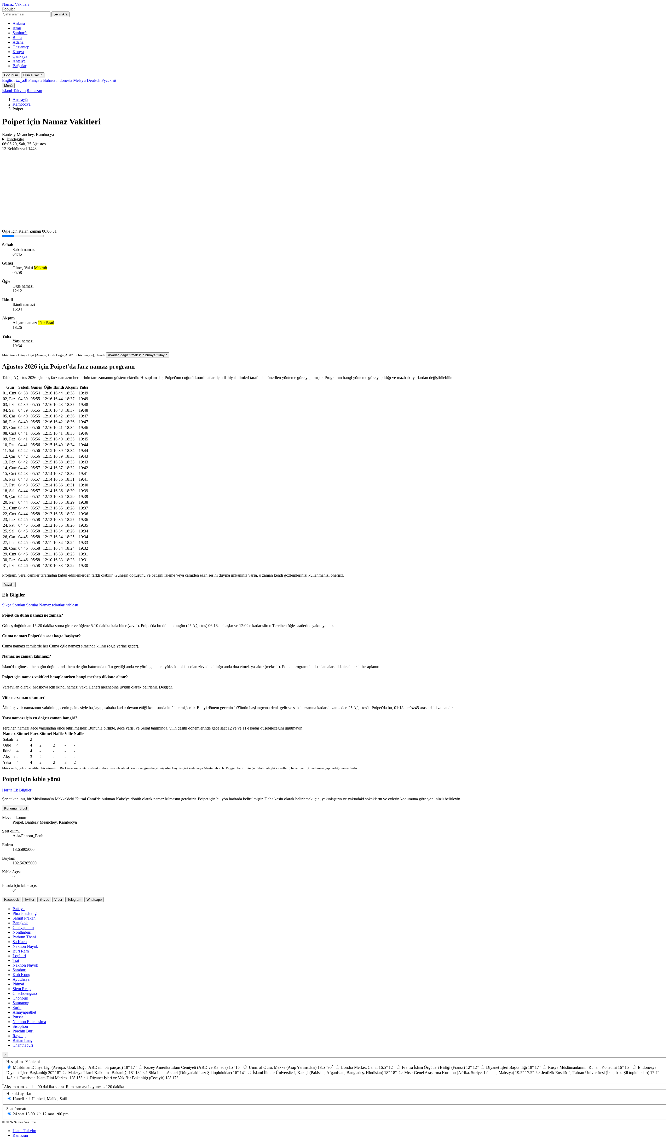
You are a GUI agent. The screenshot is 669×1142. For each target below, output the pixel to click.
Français (35, 80)
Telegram (74, 900)
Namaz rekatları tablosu (58, 605)
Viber (58, 900)
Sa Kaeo (20, 941)
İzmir (17, 28)
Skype (44, 900)
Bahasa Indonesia (57, 80)
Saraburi (19, 970)
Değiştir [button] (165, 687)
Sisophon (20, 1026)
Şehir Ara (60, 14)
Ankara (19, 23)
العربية (21, 80)
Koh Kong (21, 974)
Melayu (79, 80)
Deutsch (93, 80)
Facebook (11, 900)
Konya (18, 51)
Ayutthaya (21, 979)
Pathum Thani (24, 937)
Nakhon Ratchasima (29, 1021)
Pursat (18, 1017)
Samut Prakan (24, 918)
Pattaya (19, 908)
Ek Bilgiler (22, 790)
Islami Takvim (14, 90)
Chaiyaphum (23, 927)
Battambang (22, 1040)
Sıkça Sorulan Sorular (20, 605)
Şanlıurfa (20, 33)
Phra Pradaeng (25, 913)
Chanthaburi (23, 1045)
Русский (108, 80)
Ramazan (34, 90)
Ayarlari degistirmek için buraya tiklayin (137, 355)
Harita (7, 790)
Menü (8, 86)
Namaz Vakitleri (15, 4)
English (8, 80)
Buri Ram (21, 951)
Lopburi (19, 956)
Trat (16, 960)
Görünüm (11, 75)
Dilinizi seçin (32, 75)
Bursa (17, 37)
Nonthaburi (22, 932)
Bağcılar (19, 66)
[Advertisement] (334, 190)
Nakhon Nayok (25, 946)
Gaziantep (21, 47)
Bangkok (20, 923)
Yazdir (9, 585)
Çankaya (20, 56)
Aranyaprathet (24, 1012)
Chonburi (20, 998)
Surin (17, 1007)
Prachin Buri (23, 1031)
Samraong (21, 1003)
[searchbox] (26, 14)
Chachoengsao (25, 993)
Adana (18, 42)
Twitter (29, 900)
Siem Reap (22, 988)
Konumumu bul (15, 808)
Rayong (19, 1036)
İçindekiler (15, 139)
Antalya (19, 61)
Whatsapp (94, 900)
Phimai (18, 984)
